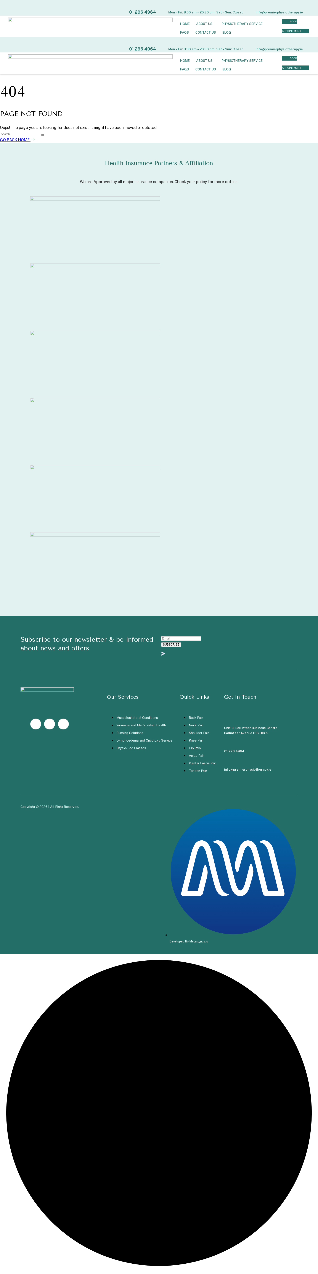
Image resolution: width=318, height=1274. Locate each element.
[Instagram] (35, 724)
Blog (226, 32)
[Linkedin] (63, 724)
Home (185, 24)
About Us (204, 24)
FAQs (184, 32)
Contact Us (205, 32)
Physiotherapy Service (242, 24)
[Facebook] (49, 724)
